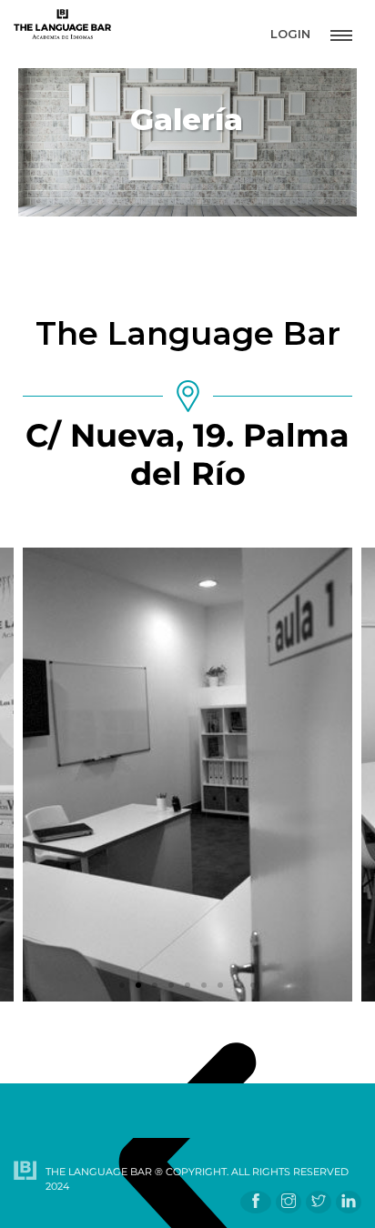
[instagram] (288, 1202)
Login (290, 33)
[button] (122, 985)
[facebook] (255, 1202)
